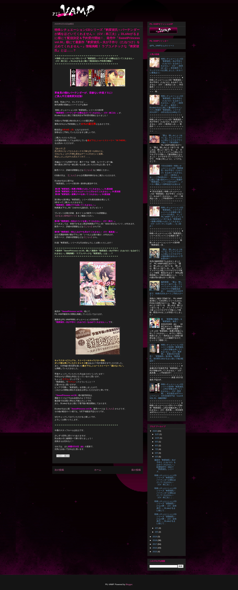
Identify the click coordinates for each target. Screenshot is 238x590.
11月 (157, 434)
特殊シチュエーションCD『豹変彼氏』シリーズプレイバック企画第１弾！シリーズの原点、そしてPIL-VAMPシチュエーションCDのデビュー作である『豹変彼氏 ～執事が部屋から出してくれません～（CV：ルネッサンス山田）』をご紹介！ (166, 216)
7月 (157, 449)
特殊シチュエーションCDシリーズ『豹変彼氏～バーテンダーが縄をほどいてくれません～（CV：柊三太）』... (165, 480)
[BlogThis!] (60, 455)
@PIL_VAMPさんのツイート (162, 45)
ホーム (97, 470)
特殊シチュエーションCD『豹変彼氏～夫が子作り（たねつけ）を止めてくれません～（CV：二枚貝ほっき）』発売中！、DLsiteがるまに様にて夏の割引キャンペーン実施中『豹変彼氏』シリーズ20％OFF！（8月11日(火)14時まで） (166, 104)
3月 (157, 532)
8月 (157, 445)
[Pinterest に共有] (68, 455)
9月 (157, 442)
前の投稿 (136, 470)
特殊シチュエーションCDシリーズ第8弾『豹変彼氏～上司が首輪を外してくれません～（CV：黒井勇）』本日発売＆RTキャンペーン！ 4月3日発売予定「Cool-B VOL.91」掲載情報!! (166, 391)
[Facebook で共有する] (65, 455)
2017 (155, 544)
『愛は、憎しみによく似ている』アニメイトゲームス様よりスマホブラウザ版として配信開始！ (171, 138)
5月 (157, 457)
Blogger (129, 584)
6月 (157, 453)
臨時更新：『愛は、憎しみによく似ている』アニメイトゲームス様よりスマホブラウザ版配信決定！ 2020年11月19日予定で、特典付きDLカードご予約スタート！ (166, 289)
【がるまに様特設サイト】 (66, 216)
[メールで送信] (57, 455)
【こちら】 (88, 170)
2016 (155, 548)
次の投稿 (59, 470)
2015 (155, 551)
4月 (157, 528)
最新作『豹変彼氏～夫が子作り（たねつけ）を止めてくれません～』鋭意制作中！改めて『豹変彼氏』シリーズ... (165, 466)
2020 (155, 431)
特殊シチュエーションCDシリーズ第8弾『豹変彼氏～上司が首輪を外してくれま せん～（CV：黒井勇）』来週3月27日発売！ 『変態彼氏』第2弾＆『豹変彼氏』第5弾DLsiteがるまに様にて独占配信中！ (166, 353)
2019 (155, 536)
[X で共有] (63, 455)
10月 (157, 438)
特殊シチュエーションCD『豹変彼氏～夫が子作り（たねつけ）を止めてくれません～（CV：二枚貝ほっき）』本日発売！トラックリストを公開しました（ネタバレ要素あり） (166, 66)
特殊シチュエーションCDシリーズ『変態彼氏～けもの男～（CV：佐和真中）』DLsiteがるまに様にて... (165, 506)
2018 (155, 540)
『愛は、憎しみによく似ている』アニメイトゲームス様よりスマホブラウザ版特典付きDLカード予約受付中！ (172, 254)
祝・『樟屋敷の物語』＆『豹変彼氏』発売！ (171, 320)
